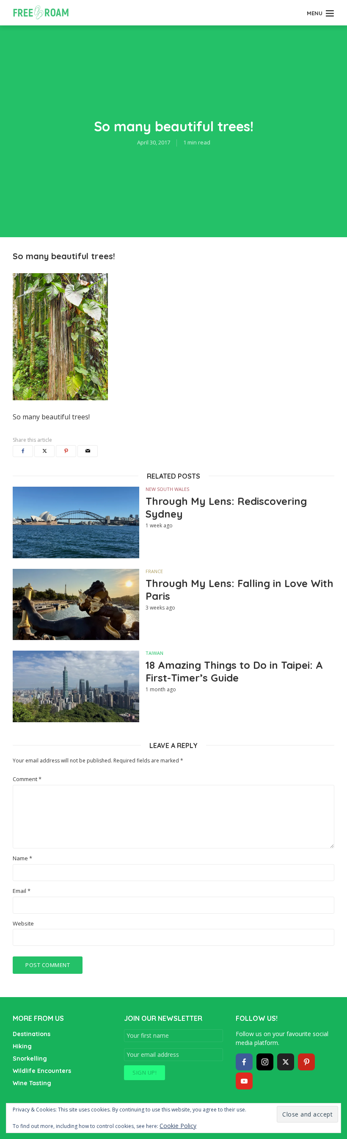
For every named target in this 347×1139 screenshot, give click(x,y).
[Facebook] (244, 1061)
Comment (27, 779)
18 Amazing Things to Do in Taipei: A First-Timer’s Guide (234, 671)
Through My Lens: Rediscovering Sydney (226, 507)
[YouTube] (244, 1080)
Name (22, 858)
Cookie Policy (178, 1126)
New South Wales (167, 489)
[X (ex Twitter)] (285, 1061)
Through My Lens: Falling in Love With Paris (239, 589)
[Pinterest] (306, 1061)
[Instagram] (264, 1061)
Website (23, 923)
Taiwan (154, 653)
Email (21, 891)
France (154, 571)
